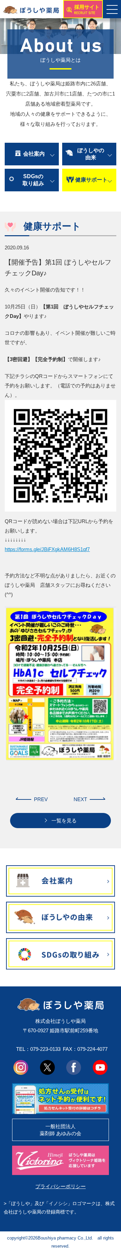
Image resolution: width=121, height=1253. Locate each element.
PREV (41, 799)
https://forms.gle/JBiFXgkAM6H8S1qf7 (47, 549)
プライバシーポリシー (60, 1186)
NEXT (80, 799)
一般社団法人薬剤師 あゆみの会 (60, 1130)
